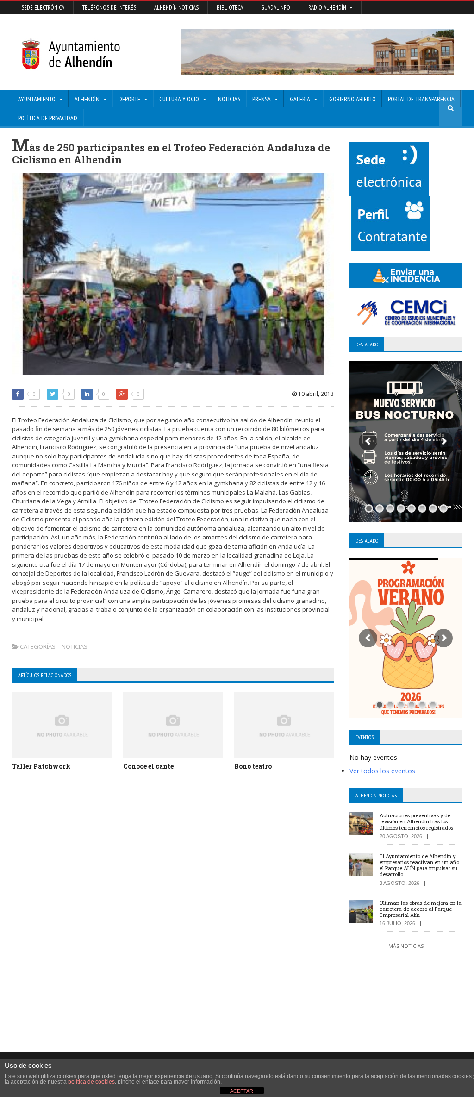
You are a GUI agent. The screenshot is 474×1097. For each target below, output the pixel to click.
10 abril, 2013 (315, 394)
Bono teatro (253, 766)
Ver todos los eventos (382, 770)
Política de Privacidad (47, 118)
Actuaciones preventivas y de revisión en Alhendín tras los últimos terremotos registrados (416, 821)
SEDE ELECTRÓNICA (42, 8)
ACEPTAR (241, 1091)
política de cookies (91, 1081)
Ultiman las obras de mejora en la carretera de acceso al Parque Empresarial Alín (421, 908)
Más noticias (406, 945)
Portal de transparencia (421, 99)
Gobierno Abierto (352, 99)
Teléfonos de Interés (109, 8)
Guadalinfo (275, 8)
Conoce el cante (148, 766)
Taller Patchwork (41, 766)
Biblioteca (230, 8)
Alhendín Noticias (176, 8)
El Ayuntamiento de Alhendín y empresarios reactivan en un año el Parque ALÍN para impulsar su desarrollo (419, 865)
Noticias (229, 99)
